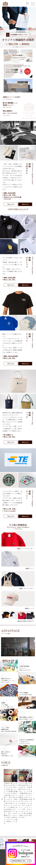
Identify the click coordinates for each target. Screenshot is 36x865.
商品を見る (10, 204)
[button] (2, 799)
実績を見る (25, 204)
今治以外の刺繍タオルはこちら (17, 209)
